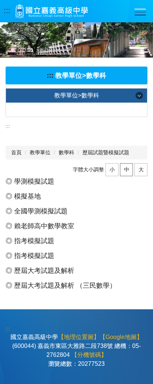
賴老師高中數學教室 (44, 226)
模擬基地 (27, 196)
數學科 (66, 152)
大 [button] (141, 169)
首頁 (16, 152)
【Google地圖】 (121, 337)
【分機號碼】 (89, 355)
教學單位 (40, 152)
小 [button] (112, 169)
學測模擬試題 (34, 181)
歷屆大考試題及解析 (44, 270)
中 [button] (126, 169)
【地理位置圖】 (79, 337)
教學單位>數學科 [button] (76, 95)
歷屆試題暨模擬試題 (105, 152)
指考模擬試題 (34, 241)
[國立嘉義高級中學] (52, 11)
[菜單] (140, 11)
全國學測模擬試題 (41, 211)
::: (7, 10)
